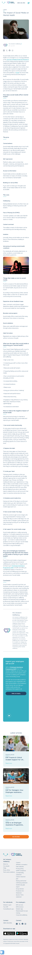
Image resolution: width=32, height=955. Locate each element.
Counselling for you (8, 909)
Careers (18, 862)
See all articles (16, 836)
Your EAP (5, 907)
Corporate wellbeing (21, 915)
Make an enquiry (16, 693)
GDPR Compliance (21, 870)
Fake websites (20, 866)
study (17, 72)
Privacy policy (19, 868)
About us (5, 864)
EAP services (19, 905)
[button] (16, 708)
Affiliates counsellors (21, 864)
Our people (6, 866)
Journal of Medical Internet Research (18, 59)
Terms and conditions (9, 872)
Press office (6, 870)
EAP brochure (19, 907)
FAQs (4, 868)
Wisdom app (19, 909)
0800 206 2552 (21, 3)
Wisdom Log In (7, 905)
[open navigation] (28, 3)
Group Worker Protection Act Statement (20, 891)
